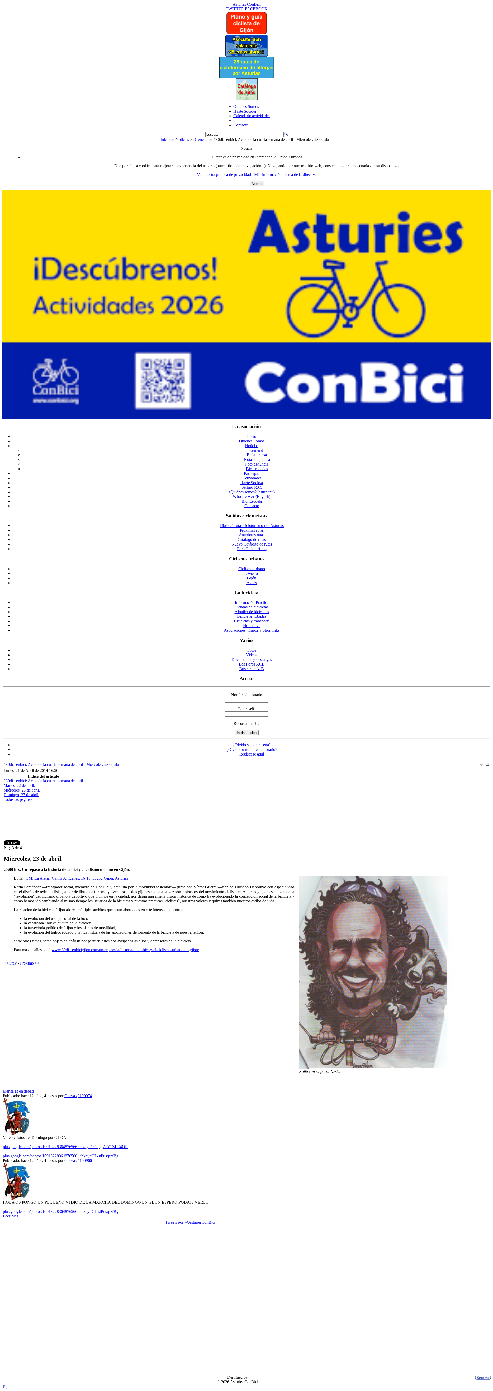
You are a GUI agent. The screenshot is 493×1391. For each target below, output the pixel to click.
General (201, 139)
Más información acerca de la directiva (285, 174)
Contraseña (247, 709)
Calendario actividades (251, 116)
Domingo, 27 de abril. (21, 795)
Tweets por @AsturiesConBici (190, 1222)
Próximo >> (30, 963)
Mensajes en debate (18, 1091)
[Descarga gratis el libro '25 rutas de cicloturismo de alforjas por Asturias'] (246, 77)
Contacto (240, 125)
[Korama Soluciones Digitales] (482, 1377)
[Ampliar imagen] (394, 1068)
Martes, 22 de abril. (19, 785)
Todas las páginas (18, 799)
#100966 (85, 1160)
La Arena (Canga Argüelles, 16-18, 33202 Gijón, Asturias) (77, 878)
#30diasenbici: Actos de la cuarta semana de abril (43, 781)
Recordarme (243, 723)
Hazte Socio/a (244, 111)
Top (5, 1386)
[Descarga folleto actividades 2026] (246, 417)
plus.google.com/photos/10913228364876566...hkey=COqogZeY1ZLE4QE (65, 1146)
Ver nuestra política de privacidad (224, 174)
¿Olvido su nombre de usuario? (251, 749)
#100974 (85, 1096)
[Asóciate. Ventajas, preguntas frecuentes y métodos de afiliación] (246, 55)
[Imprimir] (482, 765)
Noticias (182, 139)
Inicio (165, 139)
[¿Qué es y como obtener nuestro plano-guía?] (246, 33)
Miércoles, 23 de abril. (22, 790)
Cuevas (70, 1096)
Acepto (257, 184)
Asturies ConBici (247, 4)
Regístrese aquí (251, 754)
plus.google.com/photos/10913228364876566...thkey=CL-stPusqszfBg (60, 1156)
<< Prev (10, 963)
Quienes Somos (246, 106)
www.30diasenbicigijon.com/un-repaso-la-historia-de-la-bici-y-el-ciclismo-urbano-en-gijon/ (125, 950)
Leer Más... (12, 1216)
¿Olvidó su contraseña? (252, 745)
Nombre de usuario (246, 695)
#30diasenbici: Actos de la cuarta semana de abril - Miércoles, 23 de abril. (63, 764)
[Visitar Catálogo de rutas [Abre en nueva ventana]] (247, 99)
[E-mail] (487, 765)
